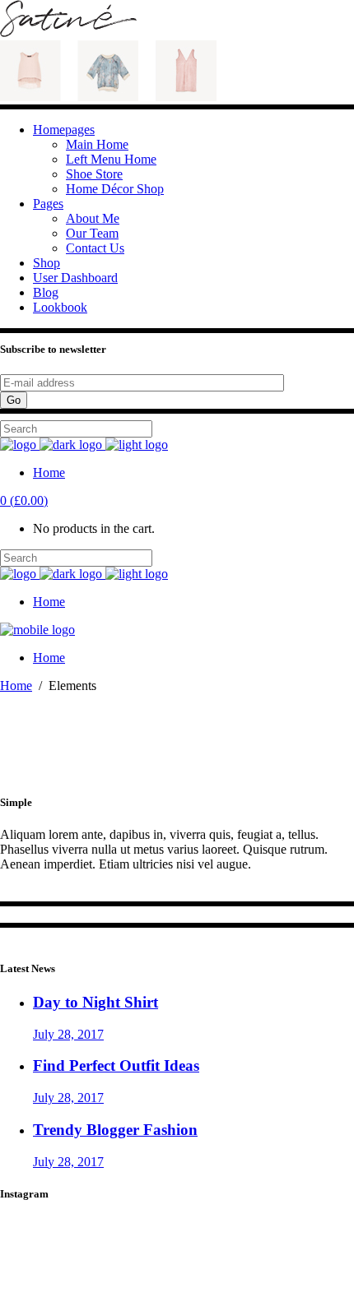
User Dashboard (75, 278)
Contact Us (95, 248)
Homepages (64, 130)
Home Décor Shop (115, 189)
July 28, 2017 (68, 1034)
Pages (48, 204)
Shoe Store (94, 174)
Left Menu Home (111, 159)
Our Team (92, 233)
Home (16, 686)
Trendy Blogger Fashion (115, 1129)
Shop (46, 263)
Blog (45, 292)
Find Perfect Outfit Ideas (116, 1065)
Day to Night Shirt (95, 1002)
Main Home (97, 144)
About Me (92, 218)
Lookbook (60, 307)
